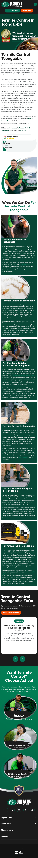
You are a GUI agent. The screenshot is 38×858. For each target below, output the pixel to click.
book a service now (11, 613)
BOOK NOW (27, 10)
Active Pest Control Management (18, 848)
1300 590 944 (13, 10)
